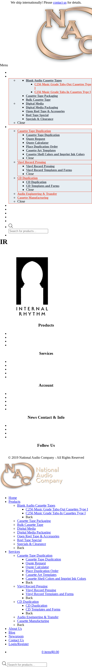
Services (14, 551)
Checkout (51, 401)
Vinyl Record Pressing (52, 365)
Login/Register (19, 644)
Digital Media (52, 341)
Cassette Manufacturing (52, 373)
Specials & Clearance (31, 544)
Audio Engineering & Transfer (37, 617)
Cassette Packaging (52, 337)
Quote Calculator (37, 567)
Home (13, 498)
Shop (51, 393)
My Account (51, 409)
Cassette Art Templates (41, 575)
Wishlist (52, 405)
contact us (60, 2)
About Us (15, 628)
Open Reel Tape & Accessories (38, 536)
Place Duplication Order (42, 571)
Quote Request (36, 563)
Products (14, 501)
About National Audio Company (52, 437)
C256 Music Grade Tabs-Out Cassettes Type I (57, 509)
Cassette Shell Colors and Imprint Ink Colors (56, 578)
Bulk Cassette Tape (30, 525)
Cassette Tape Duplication (52, 361)
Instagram (20, 454)
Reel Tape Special (29, 540)
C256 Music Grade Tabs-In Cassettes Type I (56, 513)
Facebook (6, 454)
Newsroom (52, 433)
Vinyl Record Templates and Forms (50, 594)
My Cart (52, 397)
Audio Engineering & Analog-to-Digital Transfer (52, 377)
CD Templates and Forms (43, 609)
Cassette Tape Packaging (34, 521)
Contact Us (51, 425)
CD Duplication (52, 369)
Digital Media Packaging (52, 345)
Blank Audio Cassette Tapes (52, 333)
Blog (52, 429)
